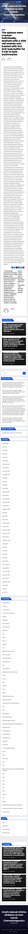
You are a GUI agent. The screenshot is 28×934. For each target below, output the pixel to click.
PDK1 (3, 689)
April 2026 (4, 457)
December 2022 (6, 530)
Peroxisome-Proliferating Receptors (10, 703)
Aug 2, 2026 (7, 899)
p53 (3, 634)
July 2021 (4, 588)
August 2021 (5, 585)
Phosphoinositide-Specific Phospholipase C (12, 724)
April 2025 (4, 485)
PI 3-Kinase (5, 744)
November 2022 (6, 533)
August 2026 (5, 443)
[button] (26, 21)
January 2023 (5, 526)
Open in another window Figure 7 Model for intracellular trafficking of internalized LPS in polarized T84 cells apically (21, 281)
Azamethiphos (16, 255)
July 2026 (4, 447)
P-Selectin (4, 606)
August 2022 (5, 543)
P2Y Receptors (6, 627)
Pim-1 (3, 762)
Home (10, 931)
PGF (3, 706)
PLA (3, 798)
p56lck (3, 29)
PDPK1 (4, 692)
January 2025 (5, 495)
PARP (3, 675)
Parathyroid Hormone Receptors (10, 672)
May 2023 (4, 512)
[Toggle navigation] (14, 21)
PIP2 (3, 765)
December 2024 (6, 498)
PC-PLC (4, 679)
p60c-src (4, 640)
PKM (3, 791)
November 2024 (6, 502)
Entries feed (5, 825)
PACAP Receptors (6, 658)
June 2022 (4, 550)
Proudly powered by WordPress (7, 929)
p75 (3, 647)
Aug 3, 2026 (7, 857)
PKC (3, 780)
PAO (3, 665)
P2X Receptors (6, 623)
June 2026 (4, 450)
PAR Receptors (6, 668)
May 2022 (4, 554)
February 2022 (5, 564)
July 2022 (4, 547)
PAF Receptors (6, 661)
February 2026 (5, 464)
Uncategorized (5, 811)
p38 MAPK (4, 630)
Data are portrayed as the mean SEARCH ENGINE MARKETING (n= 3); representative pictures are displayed (13, 328)
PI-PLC (4, 751)
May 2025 (4, 481)
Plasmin (4, 801)
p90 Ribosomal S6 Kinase (8, 651)
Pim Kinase (5, 758)
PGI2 (3, 710)
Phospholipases (6, 734)
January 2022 (5, 568)
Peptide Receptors (6, 699)
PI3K (3, 755)
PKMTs (4, 794)
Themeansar (24, 929)
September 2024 (6, 509)
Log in (3, 822)
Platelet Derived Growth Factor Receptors (12, 805)
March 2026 (5, 460)
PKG (3, 787)
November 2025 (6, 474)
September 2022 (6, 540)
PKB (3, 777)
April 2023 (4, 516)
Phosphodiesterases (7, 717)
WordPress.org (5, 832)
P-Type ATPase (6, 609)
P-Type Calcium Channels (8, 613)
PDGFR (4, 685)
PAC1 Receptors (6, 654)
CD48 (11, 135)
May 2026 (4, 453)
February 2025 (5, 491)
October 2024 (5, 505)
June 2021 (4, 592)
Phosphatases (5, 713)
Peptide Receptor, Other (8, 696)
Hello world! (19, 432)
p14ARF (4, 616)
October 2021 (5, 578)
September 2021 (6, 581)
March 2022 (5, 561)
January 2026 (5, 467)
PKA (3, 773)
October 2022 (5, 536)
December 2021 (6, 571)
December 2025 (6, 471)
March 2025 (5, 488)
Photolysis (4, 741)
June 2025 (4, 478)
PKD (3, 784)
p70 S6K (4, 644)
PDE (3, 682)
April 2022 (4, 557)
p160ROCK (5, 620)
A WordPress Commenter (8, 432)
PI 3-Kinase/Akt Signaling (8, 748)
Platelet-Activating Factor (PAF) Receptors (12, 808)
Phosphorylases (6, 737)
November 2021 (6, 575)
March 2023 (5, 519)
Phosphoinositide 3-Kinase (8, 720)
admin (9, 58)
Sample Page (15, 931)
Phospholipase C (6, 730)
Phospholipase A (6, 727)
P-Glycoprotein (5, 602)
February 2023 (5, 523)
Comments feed (6, 829)
